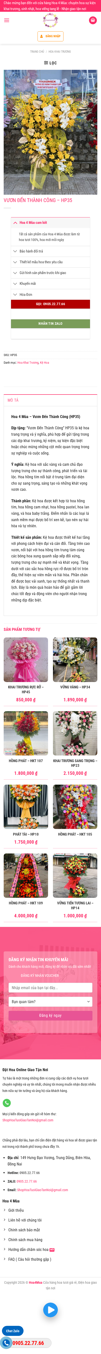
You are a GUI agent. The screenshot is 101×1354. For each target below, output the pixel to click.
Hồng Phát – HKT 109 (26, 903)
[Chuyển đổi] (15, 222)
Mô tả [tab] (13, 400)
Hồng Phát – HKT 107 (26, 761)
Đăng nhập (53, 36)
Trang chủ (37, 51)
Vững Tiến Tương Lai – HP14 (75, 905)
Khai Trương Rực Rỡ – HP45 (26, 689)
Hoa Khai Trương (60, 51)
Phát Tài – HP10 (26, 834)
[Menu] (7, 20)
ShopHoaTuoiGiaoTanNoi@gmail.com (27, 1120)
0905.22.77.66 (27, 1181)
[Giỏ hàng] (93, 20)
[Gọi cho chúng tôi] (7, 1103)
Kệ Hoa (44, 362)
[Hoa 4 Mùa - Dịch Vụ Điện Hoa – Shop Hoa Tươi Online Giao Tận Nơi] (50, 20)
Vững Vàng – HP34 (75, 687)
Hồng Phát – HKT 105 (75, 834)
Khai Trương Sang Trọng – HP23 (75, 763)
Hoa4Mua (35, 1283)
